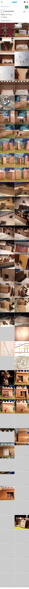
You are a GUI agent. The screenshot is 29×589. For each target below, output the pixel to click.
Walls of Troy (5, 6)
